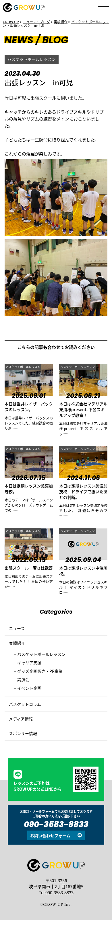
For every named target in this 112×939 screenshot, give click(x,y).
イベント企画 (29, 688)
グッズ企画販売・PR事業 (40, 671)
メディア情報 (21, 719)
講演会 (23, 679)
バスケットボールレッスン (31, 59)
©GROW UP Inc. (56, 904)
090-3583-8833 (56, 825)
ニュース (17, 628)
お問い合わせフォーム (50, 835)
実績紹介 (17, 643)
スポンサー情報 (23, 733)
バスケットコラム (25, 704)
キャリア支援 (29, 662)
